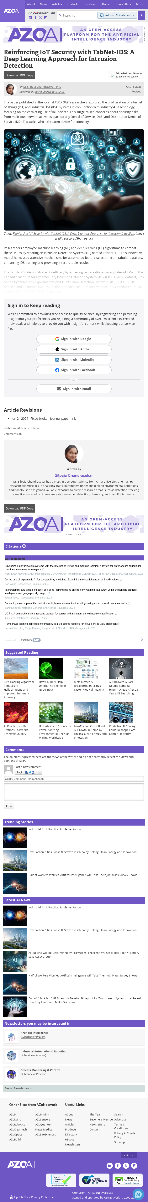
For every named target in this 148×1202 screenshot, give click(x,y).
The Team (96, 1114)
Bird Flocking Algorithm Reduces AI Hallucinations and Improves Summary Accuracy (19, 689)
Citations (13, 546)
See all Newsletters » (18, 1088)
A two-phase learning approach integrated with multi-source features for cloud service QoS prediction (61, 623)
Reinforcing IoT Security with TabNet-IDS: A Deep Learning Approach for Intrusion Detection (73, 233)
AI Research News (28, 428)
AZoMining (42, 1114)
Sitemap (119, 1142)
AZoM (13, 1114)
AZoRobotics (17, 1124)
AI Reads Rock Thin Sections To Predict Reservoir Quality (16, 730)
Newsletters (97, 1124)
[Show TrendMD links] (141, 639)
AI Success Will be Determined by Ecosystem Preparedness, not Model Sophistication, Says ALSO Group (84, 954)
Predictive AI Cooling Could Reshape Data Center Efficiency (122, 730)
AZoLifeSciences (45, 1134)
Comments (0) (13, 434)
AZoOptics (15, 1134)
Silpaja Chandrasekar (74, 475)
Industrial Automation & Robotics (43, 1051)
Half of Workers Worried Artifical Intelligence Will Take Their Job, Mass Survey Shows (83, 875)
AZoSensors (42, 1119)
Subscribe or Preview (33, 1036)
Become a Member (102, 1119)
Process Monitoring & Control (40, 1070)
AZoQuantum (43, 1124)
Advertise (120, 1119)
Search (118, 1114)
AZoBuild (15, 1139)
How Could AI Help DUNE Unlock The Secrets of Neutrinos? (55, 685)
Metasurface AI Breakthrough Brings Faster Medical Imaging (89, 685)
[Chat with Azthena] (138, 1194)
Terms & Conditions (121, 1126)
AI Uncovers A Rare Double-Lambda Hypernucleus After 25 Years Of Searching (123, 687)
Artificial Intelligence (34, 1033)
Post (9, 806)
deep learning (87, 248)
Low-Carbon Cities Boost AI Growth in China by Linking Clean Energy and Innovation (90, 731)
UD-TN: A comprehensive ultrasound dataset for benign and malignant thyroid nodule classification (59, 613)
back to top (128, 1154)
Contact (94, 1129)
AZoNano (15, 1119)
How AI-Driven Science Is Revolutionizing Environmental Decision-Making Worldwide (55, 731)
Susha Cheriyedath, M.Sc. (50, 91)
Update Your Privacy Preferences (34, 1197)
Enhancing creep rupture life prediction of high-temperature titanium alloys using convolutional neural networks (66, 603)
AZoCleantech (18, 1129)
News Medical (44, 1129)
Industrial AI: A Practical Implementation (55, 829)
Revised (136, 91)
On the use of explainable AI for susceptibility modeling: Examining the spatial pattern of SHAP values (62, 579)
